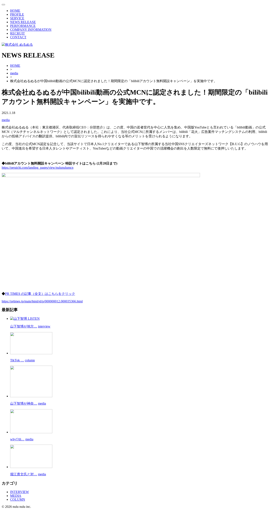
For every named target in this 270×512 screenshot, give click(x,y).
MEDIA (15, 495)
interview (44, 326)
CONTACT (18, 37)
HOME (15, 10)
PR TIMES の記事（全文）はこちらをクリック (40, 293)
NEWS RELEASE (23, 22)
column (30, 360)
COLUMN (17, 499)
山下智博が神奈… (23, 403)
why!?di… (17, 439)
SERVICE (17, 18)
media (6, 120)
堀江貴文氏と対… (23, 474)
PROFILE (17, 14)
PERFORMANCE (23, 26)
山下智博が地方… (23, 326)
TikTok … (17, 360)
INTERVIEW (19, 492)
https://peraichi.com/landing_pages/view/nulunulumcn (37, 167)
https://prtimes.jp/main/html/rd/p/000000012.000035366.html (42, 301)
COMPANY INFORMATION (30, 29)
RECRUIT (17, 33)
